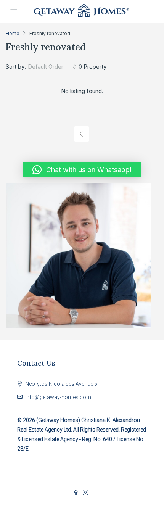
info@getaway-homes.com (58, 397)
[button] (82, 169)
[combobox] (52, 67)
